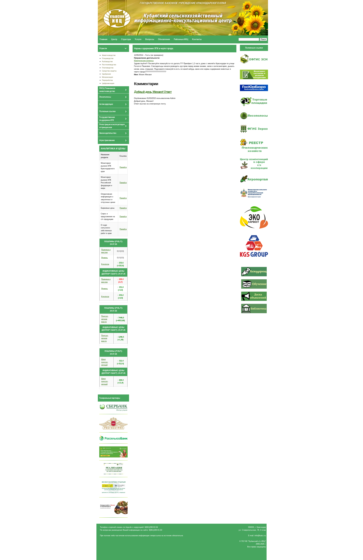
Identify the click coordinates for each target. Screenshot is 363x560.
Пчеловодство (107, 68)
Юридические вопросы (144, 61)
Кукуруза (105, 264)
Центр (114, 39)
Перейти (123, 167)
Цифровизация (108, 83)
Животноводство (109, 55)
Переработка (107, 80)
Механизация (107, 77)
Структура (126, 39)
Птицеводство (107, 58)
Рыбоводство (107, 61)
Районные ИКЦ (181, 39)
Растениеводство (109, 65)
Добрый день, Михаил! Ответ (153, 91)
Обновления (164, 39)
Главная (103, 39)
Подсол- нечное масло (104, 319)
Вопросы (149, 39)
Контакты (197, 39)
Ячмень (104, 258)
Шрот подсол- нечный (104, 362)
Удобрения (106, 74)
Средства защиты (109, 71)
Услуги (138, 39)
